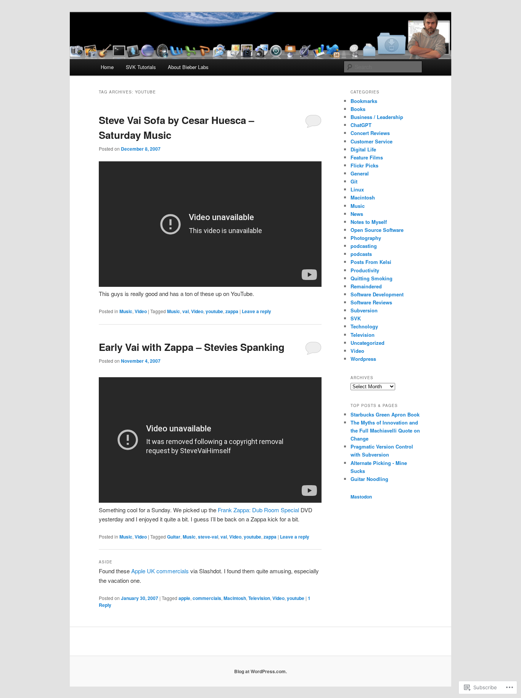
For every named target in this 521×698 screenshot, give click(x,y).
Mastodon (361, 496)
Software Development (377, 294)
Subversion (364, 310)
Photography (366, 237)
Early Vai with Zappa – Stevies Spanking (192, 347)
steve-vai (208, 536)
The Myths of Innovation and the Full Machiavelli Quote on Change (385, 430)
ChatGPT (361, 125)
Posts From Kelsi (371, 261)
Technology (364, 326)
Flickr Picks (364, 165)
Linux (357, 189)
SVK (356, 318)
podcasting (364, 245)
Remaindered (366, 286)
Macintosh (235, 598)
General (360, 173)
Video (141, 311)
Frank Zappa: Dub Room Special (258, 510)
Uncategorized (367, 342)
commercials (207, 598)
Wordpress (363, 358)
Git (354, 181)
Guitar (173, 536)
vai (185, 311)
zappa (231, 311)
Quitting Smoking (371, 278)
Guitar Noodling (369, 478)
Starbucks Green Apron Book (385, 414)
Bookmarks (364, 101)
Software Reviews (371, 302)
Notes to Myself (369, 221)
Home (107, 67)
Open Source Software (377, 229)
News (357, 213)
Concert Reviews (370, 133)
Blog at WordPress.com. (260, 671)
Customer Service (371, 141)
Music (125, 311)
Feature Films (367, 157)
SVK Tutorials (141, 67)
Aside (106, 562)
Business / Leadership (377, 117)
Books (358, 109)
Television (259, 598)
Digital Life (363, 149)
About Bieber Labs (188, 67)
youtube (214, 311)
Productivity (365, 270)
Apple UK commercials (160, 571)
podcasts (361, 253)
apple (184, 598)
